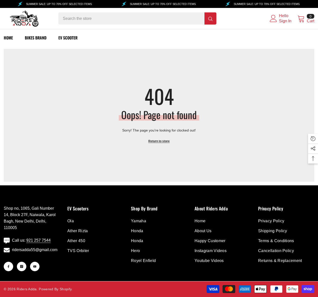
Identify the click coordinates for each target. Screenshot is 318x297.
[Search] (137, 18)
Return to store (159, 141)
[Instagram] (21, 266)
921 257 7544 (38, 240)
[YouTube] (35, 266)
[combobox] (131, 18)
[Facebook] (8, 266)
